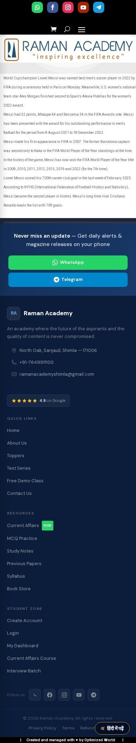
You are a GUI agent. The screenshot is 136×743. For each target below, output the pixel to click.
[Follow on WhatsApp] (37, 7)
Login (13, 633)
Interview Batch (24, 671)
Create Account (24, 620)
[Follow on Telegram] (98, 7)
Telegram (72, 279)
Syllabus (16, 576)
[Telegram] (93, 695)
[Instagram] (64, 695)
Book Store (19, 589)
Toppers (15, 456)
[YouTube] (79, 695)
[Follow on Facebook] (52, 7)
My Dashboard (22, 646)
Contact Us (19, 493)
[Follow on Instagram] (68, 7)
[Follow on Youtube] (83, 7)
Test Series (19, 468)
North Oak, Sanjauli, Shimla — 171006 (58, 350)
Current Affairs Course (31, 658)
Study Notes (20, 551)
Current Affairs (29, 525)
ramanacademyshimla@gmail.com (57, 374)
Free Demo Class (25, 481)
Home (13, 430)
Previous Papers (24, 564)
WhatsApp (72, 262)
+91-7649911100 (37, 362)
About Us (17, 443)
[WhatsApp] (35, 695)
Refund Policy (94, 728)
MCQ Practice (22, 538)
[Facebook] (49, 695)
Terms (68, 728)
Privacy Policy (42, 728)
